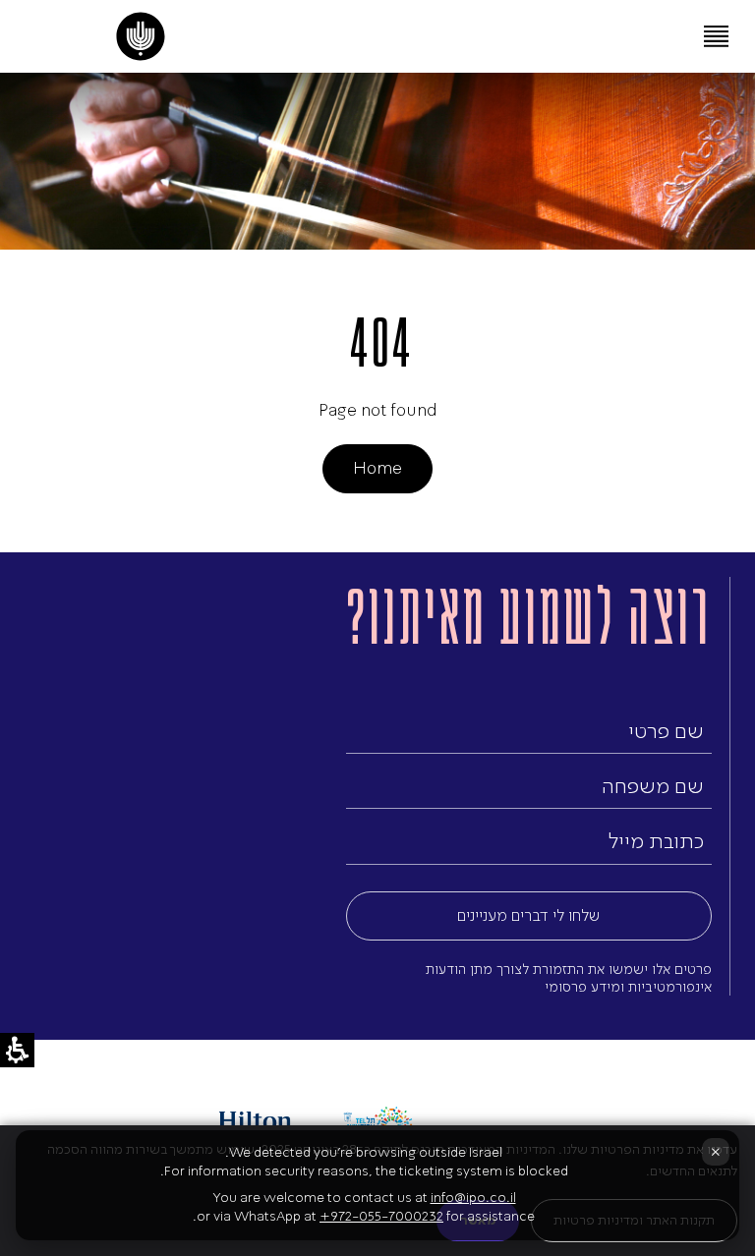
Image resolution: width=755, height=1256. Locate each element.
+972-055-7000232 (381, 1216)
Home (377, 468)
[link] (141, 36)
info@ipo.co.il (473, 1197)
